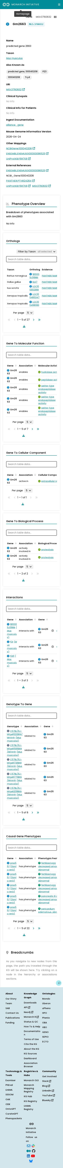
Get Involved (49, 1076)
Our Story (11, 998)
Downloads (30, 1002)
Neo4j (27, 1012)
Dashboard (30, 1058)
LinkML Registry (28, 1107)
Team (9, 1003)
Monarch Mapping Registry (29, 1088)
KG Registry (30, 1101)
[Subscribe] (28, 1145)
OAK (8, 1099)
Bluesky (46, 1100)
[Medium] (28, 1150)
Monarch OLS (31, 1080)
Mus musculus (14, 58)
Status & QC (31, 1021)
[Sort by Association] (34, 365)
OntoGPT (11, 1108)
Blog (45, 1085)
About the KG (31, 1048)
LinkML (9, 1089)
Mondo (46, 998)
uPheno (46, 1008)
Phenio (46, 1017)
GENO (45, 1032)
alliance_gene (15, 125)
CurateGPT (12, 1113)
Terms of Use (31, 1039)
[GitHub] (33, 1150)
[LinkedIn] (28, 1155)
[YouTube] (33, 1155)
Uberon (46, 1003)
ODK (8, 1104)
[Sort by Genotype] (21, 726)
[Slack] (33, 1145)
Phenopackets (14, 1118)
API (26, 1007)
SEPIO (45, 1036)
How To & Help (32, 1026)
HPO (44, 1012)
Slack (45, 1081)
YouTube (47, 1095)
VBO (44, 1027)
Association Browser (30, 1065)
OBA (44, 1022)
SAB (8, 1008)
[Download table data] (23, 326)
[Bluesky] (31, 1160)
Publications (13, 1017)
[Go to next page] (33, 319)
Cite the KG (30, 1044)
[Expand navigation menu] (59, 4)
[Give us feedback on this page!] (58, 983)
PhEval (9, 1085)
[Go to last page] (38, 319)
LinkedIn (47, 1090)
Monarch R (30, 1016)
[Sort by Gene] (15, 365)
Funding (10, 1022)
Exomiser (11, 1080)
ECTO (45, 1041)
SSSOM (9, 1094)
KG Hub (28, 1096)
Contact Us (12, 1012)
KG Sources (30, 1053)
